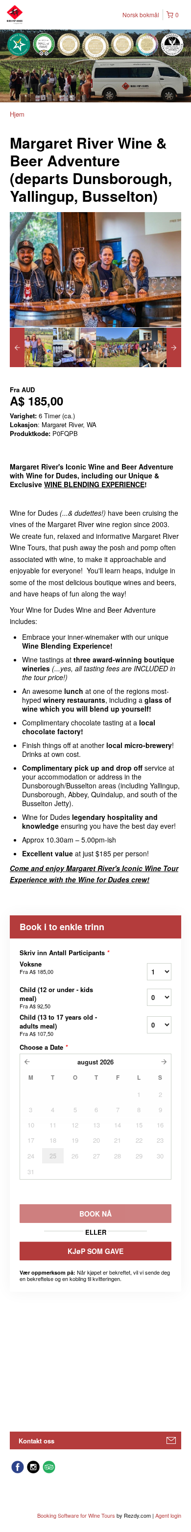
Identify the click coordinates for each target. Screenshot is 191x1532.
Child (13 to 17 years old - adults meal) (58, 1025)
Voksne (36, 967)
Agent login (168, 1515)
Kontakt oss (36, 1440)
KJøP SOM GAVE (95, 1251)
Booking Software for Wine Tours (77, 1515)
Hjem (17, 114)
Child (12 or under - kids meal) (56, 997)
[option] (31, 347)
